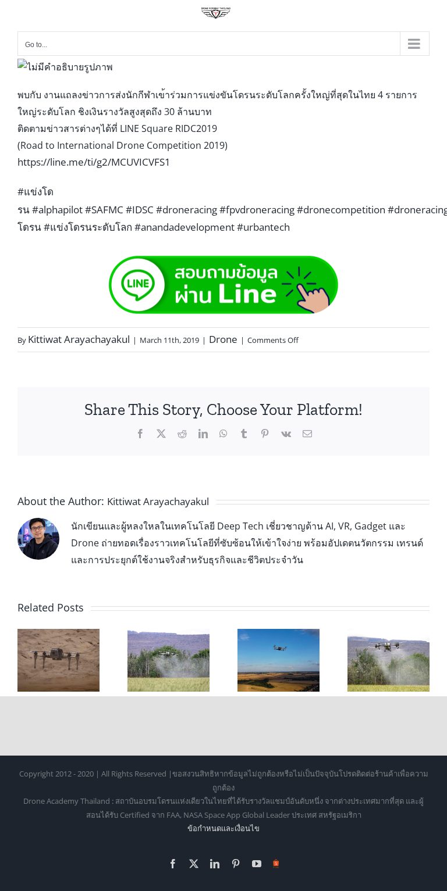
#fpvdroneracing (257, 209)
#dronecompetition (341, 209)
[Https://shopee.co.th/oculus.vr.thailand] (276, 861)
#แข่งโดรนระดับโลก (88, 227)
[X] (161, 433)
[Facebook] (140, 433)
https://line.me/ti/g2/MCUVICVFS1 (94, 162)
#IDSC (140, 209)
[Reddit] (182, 433)
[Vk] (286, 433)
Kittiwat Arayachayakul (79, 339)
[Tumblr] (244, 433)
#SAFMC (104, 209)
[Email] (307, 433)
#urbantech (263, 227)
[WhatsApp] (223, 433)
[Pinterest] (264, 433)
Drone (223, 339)
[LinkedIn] (203, 433)
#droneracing (186, 209)
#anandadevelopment (184, 227)
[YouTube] (256, 863)
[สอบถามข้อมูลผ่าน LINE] (223, 262)
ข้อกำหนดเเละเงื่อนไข (223, 828)
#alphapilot (57, 209)
